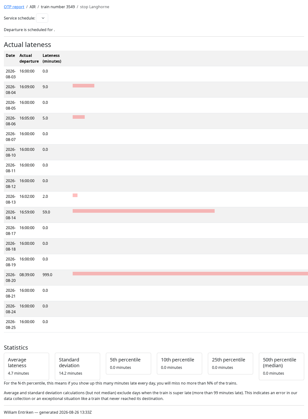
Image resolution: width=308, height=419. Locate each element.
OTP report (14, 6)
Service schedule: (19, 18)
